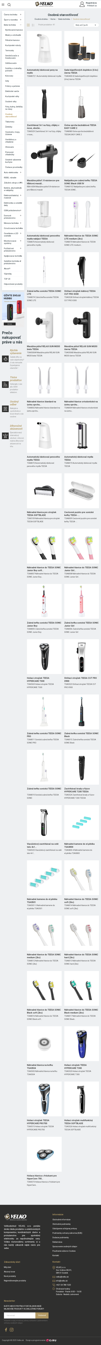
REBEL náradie (10, 177)
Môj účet (7, 1267)
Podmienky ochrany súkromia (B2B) (67, 1233)
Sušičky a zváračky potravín (13, 69)
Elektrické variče (12, 91)
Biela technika (10, 25)
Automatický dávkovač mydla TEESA (78, 458)
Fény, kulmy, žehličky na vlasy (14, 108)
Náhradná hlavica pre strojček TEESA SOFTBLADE (41, 513)
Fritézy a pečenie (12, 86)
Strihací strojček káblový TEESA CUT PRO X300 (80, 292)
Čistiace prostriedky (13, 167)
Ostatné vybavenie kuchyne (13, 161)
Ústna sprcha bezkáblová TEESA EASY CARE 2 (80, 126)
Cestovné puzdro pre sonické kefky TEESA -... (79, 513)
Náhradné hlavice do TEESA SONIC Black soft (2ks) (44, 1011)
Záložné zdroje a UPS (13, 183)
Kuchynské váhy (12, 96)
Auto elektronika (11, 172)
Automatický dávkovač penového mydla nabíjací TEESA (43, 237)
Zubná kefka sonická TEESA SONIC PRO (44, 735)
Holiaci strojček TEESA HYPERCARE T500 (38, 679)
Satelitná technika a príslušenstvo (12, 262)
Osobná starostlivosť (11, 115)
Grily (7, 81)
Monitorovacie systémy (10, 242)
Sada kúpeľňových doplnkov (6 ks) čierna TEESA (81, 71)
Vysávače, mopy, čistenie (12, 133)
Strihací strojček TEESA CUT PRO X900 (80, 679)
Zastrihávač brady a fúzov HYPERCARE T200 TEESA (77, 790)
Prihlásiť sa (92, 5)
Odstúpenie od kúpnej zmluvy (64, 1228)
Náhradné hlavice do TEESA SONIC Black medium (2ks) (81, 1011)
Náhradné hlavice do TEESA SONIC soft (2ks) (81, 900)
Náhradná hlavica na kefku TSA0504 (40, 1066)
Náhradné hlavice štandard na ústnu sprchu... (41, 403)
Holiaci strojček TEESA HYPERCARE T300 (75, 1066)
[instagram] (11, 1330)
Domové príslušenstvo (10, 216)
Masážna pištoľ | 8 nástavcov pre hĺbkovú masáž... (43, 182)
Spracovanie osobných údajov (64, 1246)
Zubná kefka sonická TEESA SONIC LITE (44, 292)
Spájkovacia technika (13, 256)
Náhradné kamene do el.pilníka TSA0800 (79, 845)
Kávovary (9, 76)
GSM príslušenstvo (12, 210)
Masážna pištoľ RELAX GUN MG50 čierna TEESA (80, 348)
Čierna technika (10, 14)
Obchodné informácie (61, 1220)
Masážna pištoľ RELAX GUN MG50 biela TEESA (43, 348)
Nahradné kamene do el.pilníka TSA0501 (42, 900)
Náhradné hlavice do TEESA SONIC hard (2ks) (81, 956)
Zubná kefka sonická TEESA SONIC (44, 788)
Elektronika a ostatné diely (13, 204)
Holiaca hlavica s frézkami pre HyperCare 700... (42, 1177)
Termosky (9, 50)
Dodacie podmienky (60, 1237)
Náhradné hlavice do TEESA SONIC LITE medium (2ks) (81, 237)
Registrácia (91, 3)
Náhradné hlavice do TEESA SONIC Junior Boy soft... (44, 569)
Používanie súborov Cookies (64, 1251)
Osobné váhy (10, 101)
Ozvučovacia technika (13, 228)
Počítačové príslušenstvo (10, 249)
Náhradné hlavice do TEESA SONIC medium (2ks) (44, 956)
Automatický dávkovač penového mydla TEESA (43, 458)
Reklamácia (57, 1242)
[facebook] (6, 1330)
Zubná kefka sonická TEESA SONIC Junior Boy (44, 624)
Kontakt (55, 1255)
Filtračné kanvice (12, 40)
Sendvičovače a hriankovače (12, 56)
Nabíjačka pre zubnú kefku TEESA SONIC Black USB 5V (80, 182)
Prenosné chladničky (9, 153)
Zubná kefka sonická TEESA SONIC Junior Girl (81, 624)
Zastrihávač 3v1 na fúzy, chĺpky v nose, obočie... (43, 126)
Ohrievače (9, 147)
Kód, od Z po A (86, 25)
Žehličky (8, 127)
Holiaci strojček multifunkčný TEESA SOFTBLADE (78, 1122)
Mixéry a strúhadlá (13, 35)
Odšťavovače (11, 63)
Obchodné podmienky (61, 1224)
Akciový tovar (9, 1272)
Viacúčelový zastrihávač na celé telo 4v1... (43, 845)
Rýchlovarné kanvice (14, 30)
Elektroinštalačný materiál (11, 196)
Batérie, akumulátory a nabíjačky (13, 189)
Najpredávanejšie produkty (15, 1281)
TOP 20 (7, 279)
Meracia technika (11, 223)
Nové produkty (10, 1276)
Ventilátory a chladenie (10, 140)
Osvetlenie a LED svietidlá (11, 234)
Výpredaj (7, 274)
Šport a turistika (11, 20)
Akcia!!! (7, 268)
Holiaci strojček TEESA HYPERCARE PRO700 (38, 1122)
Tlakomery (9, 122)
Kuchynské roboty (13, 45)
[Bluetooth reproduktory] (13, 309)
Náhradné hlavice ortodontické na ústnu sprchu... (81, 403)
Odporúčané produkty (13, 284)
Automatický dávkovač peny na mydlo (42, 71)
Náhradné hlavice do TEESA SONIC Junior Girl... (81, 569)
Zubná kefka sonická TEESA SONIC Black (81, 735)
